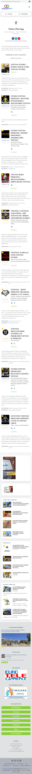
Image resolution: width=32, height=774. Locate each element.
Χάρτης (9, 14)
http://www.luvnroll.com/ (13, 322)
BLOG (26, 763)
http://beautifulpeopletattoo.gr (14, 410)
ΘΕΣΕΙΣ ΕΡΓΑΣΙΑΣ (7, 765)
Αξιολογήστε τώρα (5, 74)
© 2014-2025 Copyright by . (12, 768)
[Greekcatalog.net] (7, 7)
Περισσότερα (4, 662)
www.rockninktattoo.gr (13, 90)
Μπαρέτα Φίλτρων (16, 58)
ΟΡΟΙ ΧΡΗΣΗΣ (16, 765)
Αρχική (12, 31)
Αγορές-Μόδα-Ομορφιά (21, 31)
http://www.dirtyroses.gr (13, 204)
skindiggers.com (11, 168)
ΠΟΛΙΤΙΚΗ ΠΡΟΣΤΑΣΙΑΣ (25, 765)
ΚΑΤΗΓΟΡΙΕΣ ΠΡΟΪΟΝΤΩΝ (9, 763)
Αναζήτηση (24, 14)
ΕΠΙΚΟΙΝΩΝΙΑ (20, 763)
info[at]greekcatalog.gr (16, 771)
